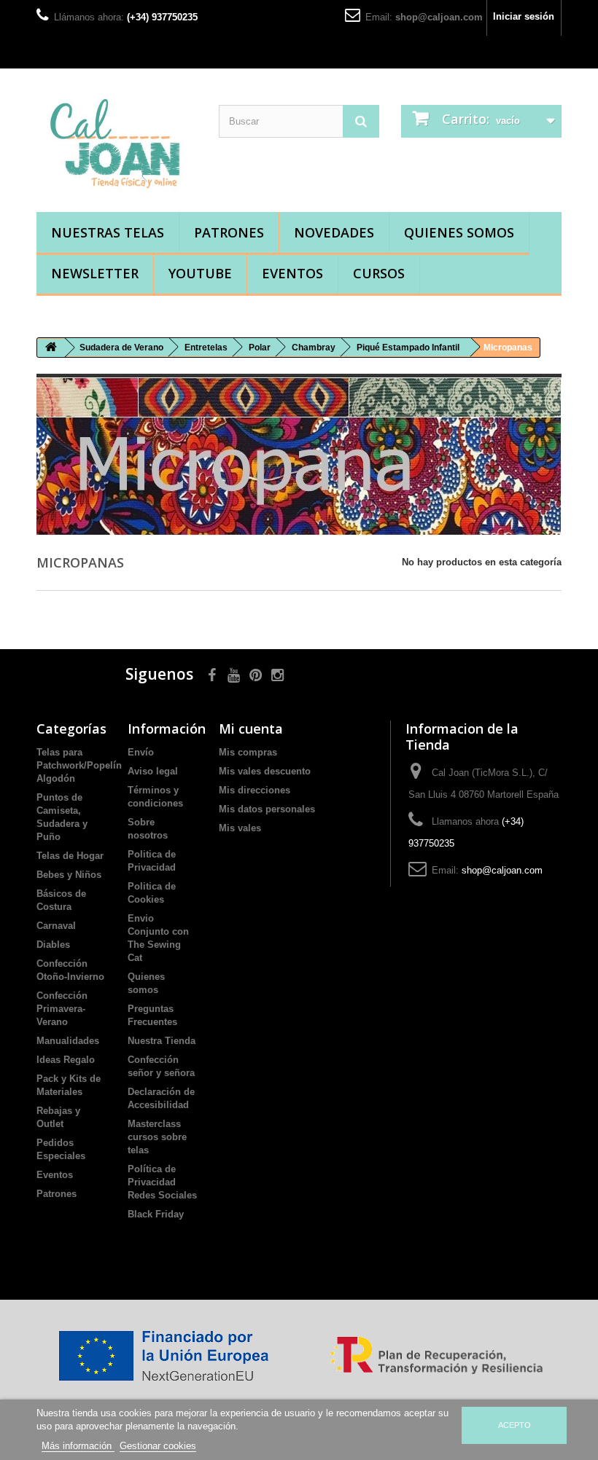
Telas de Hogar (70, 855)
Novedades (334, 232)
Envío (141, 752)
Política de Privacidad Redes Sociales (162, 1182)
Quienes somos (459, 232)
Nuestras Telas (107, 232)
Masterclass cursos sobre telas (157, 1136)
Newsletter (95, 273)
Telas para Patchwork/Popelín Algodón (79, 765)
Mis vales (240, 828)
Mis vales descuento (265, 771)
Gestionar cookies (158, 1445)
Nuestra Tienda (161, 1040)
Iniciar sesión (523, 16)
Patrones (229, 232)
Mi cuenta (251, 728)
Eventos (292, 273)
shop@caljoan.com (439, 17)
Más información (78, 1445)
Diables (53, 944)
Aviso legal (153, 771)
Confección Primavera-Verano (62, 1008)
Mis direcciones (254, 790)
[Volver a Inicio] (51, 348)
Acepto (514, 1425)
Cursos (379, 273)
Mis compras (248, 752)
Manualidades (67, 1040)
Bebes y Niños (68, 874)
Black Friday (156, 1214)
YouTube (200, 273)
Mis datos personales (267, 809)
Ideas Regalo (65, 1059)
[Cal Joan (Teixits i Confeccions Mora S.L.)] (116, 146)
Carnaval (56, 925)
